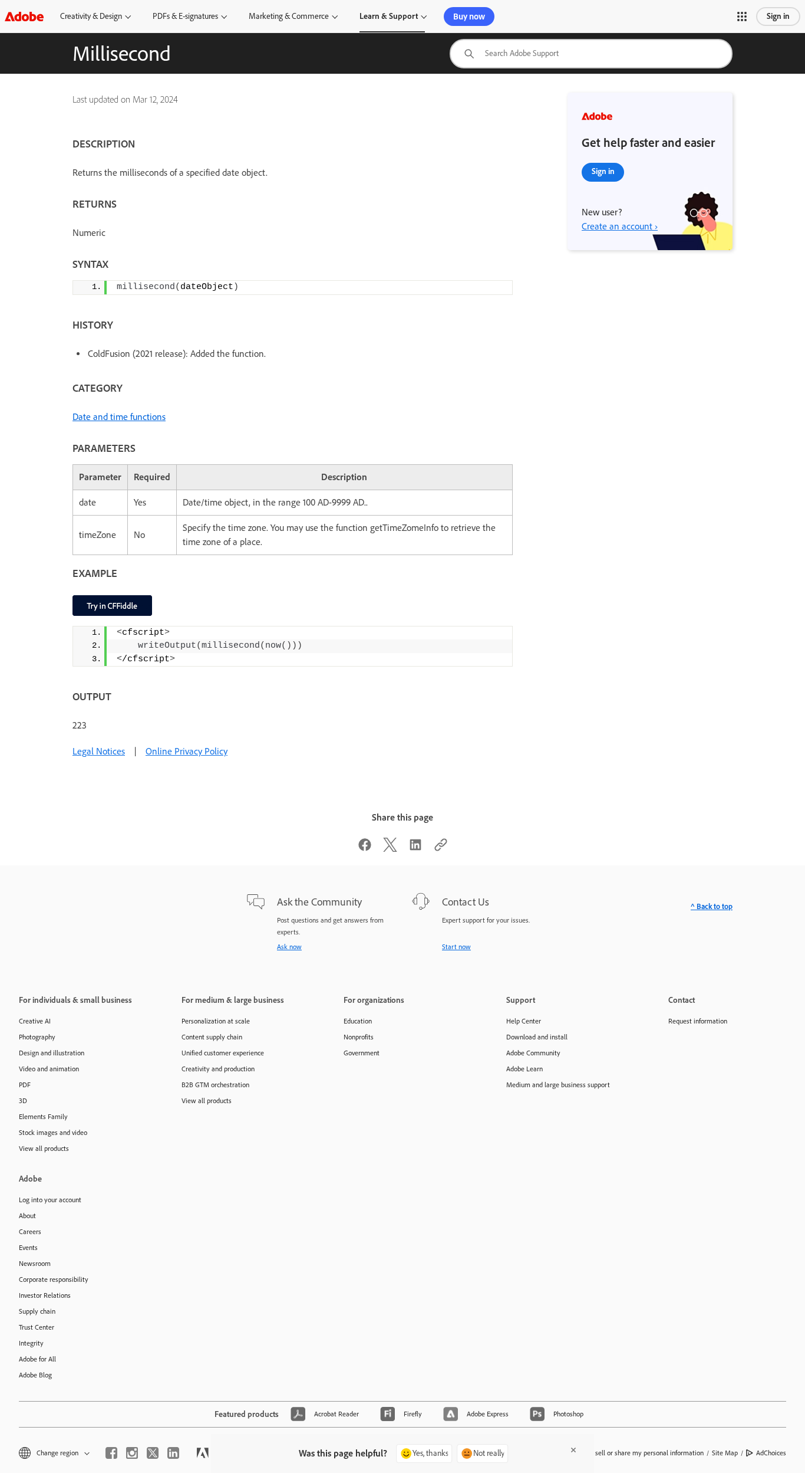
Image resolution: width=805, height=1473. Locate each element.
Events (28, 1248)
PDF (25, 1085)
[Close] (573, 1450)
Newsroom (35, 1263)
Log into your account (50, 1200)
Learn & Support (388, 16)
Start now (456, 947)
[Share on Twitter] (390, 848)
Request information (697, 1021)
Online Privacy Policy (186, 751)
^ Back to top (712, 906)
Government (362, 1053)
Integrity (31, 1343)
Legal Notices (98, 751)
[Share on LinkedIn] (415, 848)
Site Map (725, 1453)
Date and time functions (119, 416)
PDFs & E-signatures (185, 16)
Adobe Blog (35, 1375)
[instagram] (132, 1453)
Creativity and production (218, 1069)
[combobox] (591, 53)
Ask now (289, 947)
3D (23, 1101)
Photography (37, 1037)
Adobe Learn (524, 1069)
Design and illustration (51, 1053)
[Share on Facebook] (365, 848)
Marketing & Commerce (289, 16)
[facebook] (111, 1453)
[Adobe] (24, 16)
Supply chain (37, 1311)
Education (358, 1021)
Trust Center (36, 1327)
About (27, 1216)
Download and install (537, 1037)
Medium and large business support (558, 1085)
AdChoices (771, 1453)
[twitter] (153, 1453)
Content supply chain (212, 1037)
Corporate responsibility (53, 1279)
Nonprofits (359, 1037)
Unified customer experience (223, 1053)
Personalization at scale (216, 1021)
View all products (44, 1148)
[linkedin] (173, 1453)
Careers (30, 1232)
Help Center (523, 1021)
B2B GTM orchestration (215, 1085)
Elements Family (43, 1117)
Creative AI (35, 1021)
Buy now (469, 16)
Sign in (778, 16)
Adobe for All (37, 1359)
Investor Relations (45, 1295)
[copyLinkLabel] (441, 848)
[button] (742, 16)
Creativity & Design (91, 16)
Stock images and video (53, 1132)
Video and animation (49, 1069)
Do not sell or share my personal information (639, 1453)
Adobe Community (533, 1053)
